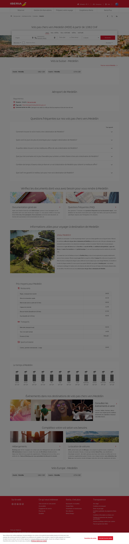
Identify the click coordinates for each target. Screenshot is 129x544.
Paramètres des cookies (90, 538)
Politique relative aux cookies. (39, 541)
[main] (64, 538)
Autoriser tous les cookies (105, 538)
